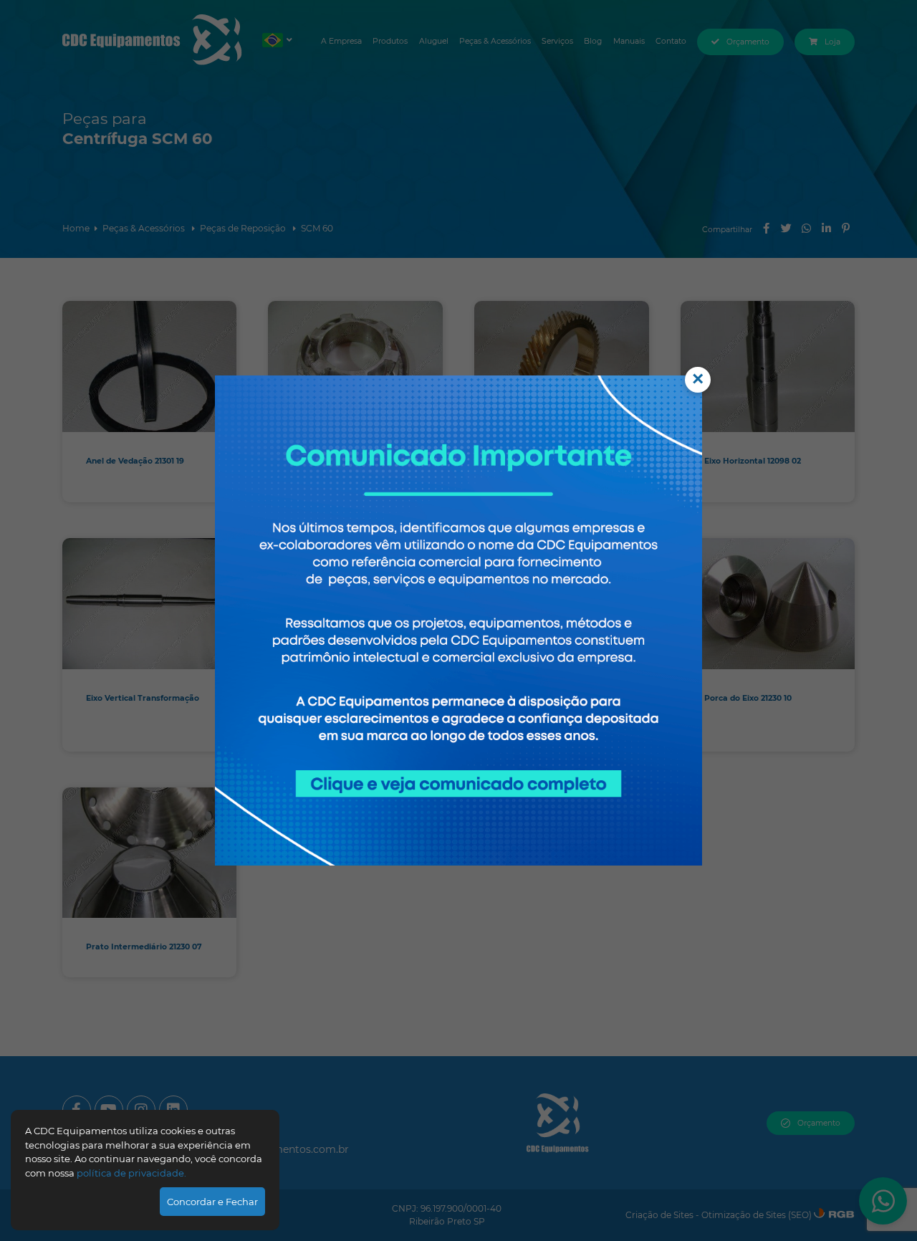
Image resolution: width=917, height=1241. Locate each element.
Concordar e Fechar (212, 1201)
